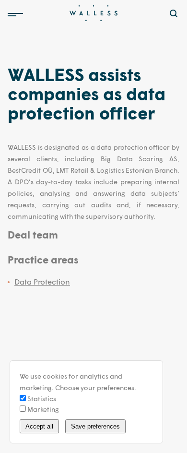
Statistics (41, 398)
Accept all (39, 426)
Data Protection (42, 281)
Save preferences (95, 426)
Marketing (42, 409)
